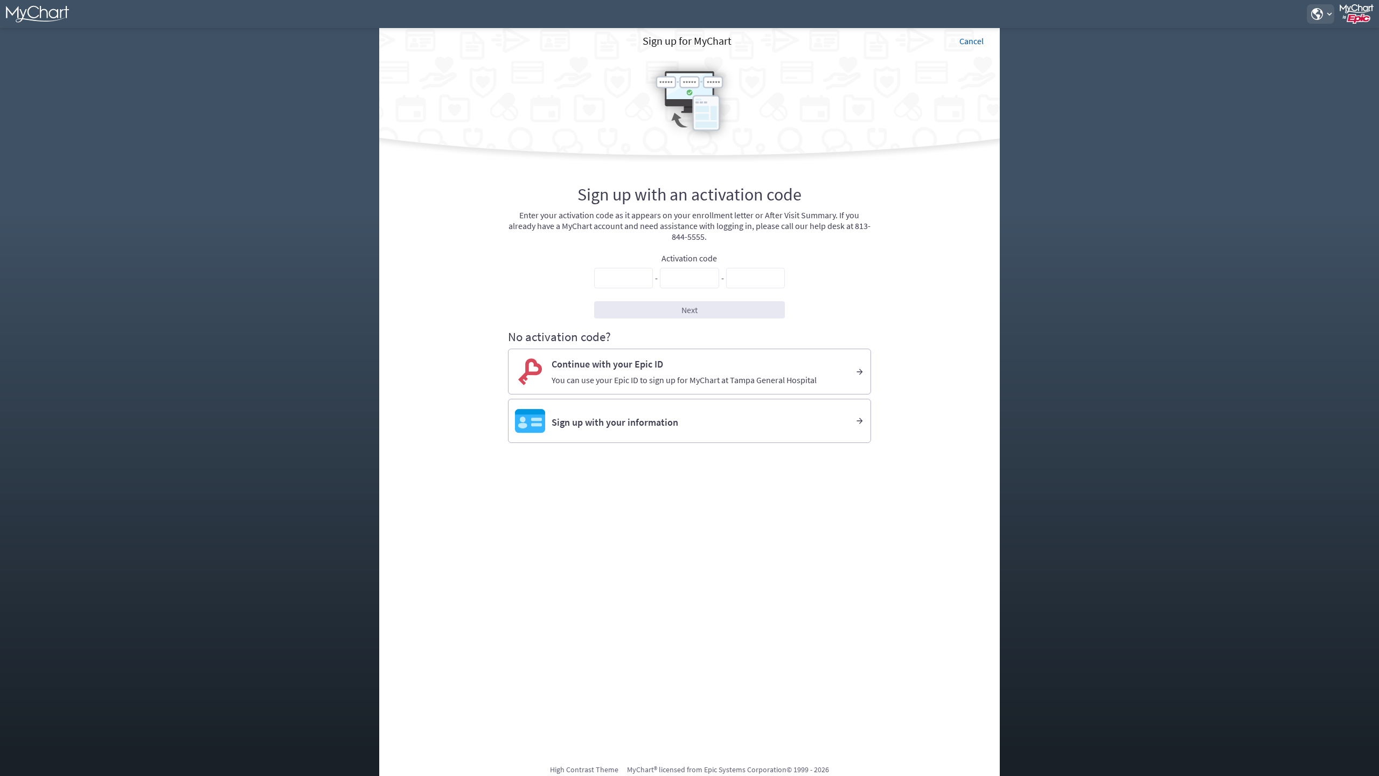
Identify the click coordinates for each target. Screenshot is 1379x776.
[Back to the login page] (37, 14)
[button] (1320, 14)
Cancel (971, 41)
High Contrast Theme (584, 769)
